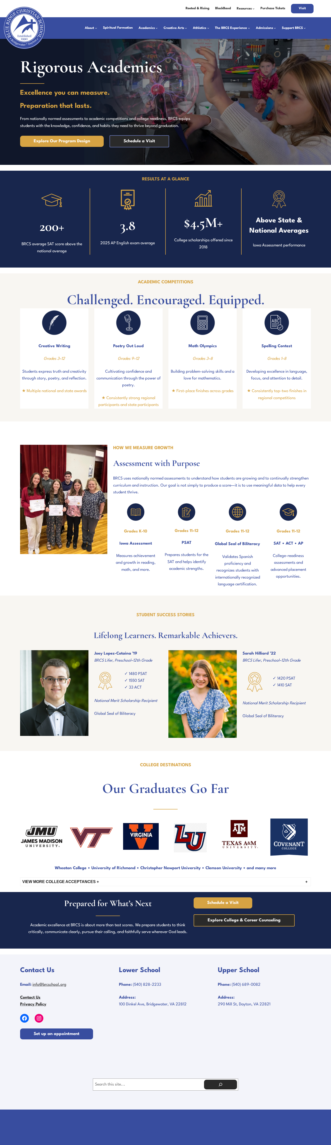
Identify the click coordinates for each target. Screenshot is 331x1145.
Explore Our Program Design (62, 141)
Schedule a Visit (139, 141)
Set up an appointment (56, 1034)
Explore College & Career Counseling (244, 920)
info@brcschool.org (49, 985)
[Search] (220, 1084)
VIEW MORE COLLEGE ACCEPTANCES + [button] (60, 882)
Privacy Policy (33, 1004)
